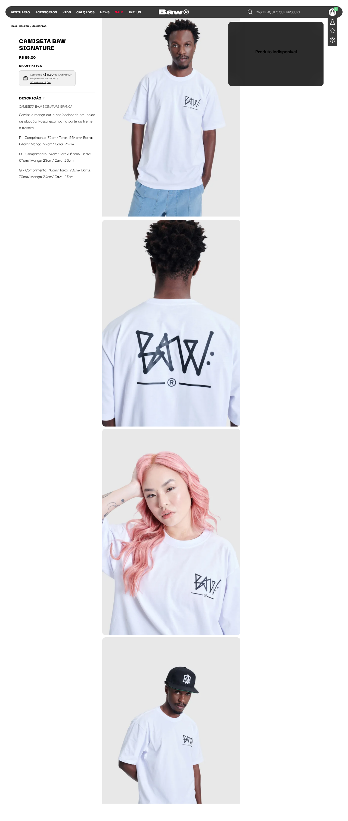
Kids (67, 11)
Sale (119, 11)
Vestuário (20, 11)
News (105, 11)
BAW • (14, 26)
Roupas (24, 26)
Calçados (85, 11)
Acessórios (46, 11)
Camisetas (39, 26)
